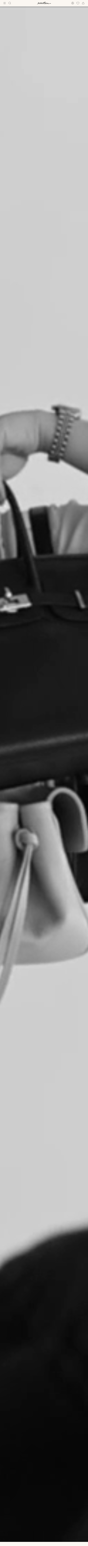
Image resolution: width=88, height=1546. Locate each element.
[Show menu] (4, 3)
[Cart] (83, 3)
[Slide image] (44, 774)
